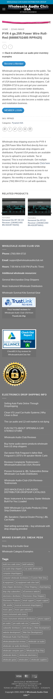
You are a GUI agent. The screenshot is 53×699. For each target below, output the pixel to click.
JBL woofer (7, 605)
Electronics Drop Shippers (34, 596)
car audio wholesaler (33, 569)
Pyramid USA (17, 123)
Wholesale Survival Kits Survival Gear (21, 293)
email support (28, 600)
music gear (7, 610)
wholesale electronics (28, 655)
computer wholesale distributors (16, 578)
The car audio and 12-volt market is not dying (26, 421)
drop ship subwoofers (11, 592)
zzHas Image (17, 29)
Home (5, 29)
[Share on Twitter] (15, 129)
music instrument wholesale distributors (19, 619)
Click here (45, 163)
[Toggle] (49, 551)
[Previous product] (10, 47)
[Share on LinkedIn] (30, 129)
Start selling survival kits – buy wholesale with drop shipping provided (27, 527)
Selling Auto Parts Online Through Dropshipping (21, 404)
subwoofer (35, 623)
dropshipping (44, 587)
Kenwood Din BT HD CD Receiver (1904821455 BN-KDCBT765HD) (13, 222)
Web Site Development (32, 632)
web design (27, 628)
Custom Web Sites (39, 578)
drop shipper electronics (12, 587)
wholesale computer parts (13, 651)
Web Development (41, 628)
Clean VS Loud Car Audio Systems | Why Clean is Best (25, 413)
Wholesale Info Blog (26, 686)
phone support (44, 619)
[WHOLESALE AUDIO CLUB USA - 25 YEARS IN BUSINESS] (28, 8)
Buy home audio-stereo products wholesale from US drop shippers (26, 445)
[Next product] (4, 47)
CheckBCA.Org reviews (17, 351)
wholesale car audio (36, 641)
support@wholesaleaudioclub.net (26, 260)
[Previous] (2, 219)
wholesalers (23, 660)
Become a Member (13, 64)
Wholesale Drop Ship (35, 651)
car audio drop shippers (12, 569)
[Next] (50, 219)
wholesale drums (10, 655)
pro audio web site (20, 623)
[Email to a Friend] (20, 129)
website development (11, 632)
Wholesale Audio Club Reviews (20, 437)
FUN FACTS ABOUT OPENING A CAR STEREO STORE (24, 429)
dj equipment (8, 582)
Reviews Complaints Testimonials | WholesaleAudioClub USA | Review (22, 463)
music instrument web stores (15, 614)
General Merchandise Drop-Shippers (20, 280)
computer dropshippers (12, 573)
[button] (4, 9)
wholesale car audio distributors (16, 646)
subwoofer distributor (11, 628)
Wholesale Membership (26, 682)
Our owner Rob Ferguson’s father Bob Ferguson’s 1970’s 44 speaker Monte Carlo (25, 454)
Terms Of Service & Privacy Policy (21, 688)
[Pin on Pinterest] (25, 129)
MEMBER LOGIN (13, 110)
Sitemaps (45, 688)
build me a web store (11, 564)
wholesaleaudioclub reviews (14, 641)
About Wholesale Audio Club (26, 684)
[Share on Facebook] (9, 129)
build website (28, 564)
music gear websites (23, 610)
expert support (42, 600)
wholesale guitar (9, 660)
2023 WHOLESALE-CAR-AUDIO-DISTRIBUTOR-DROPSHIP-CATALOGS (24, 490)
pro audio (6, 623)
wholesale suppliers (39, 660)
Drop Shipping (31, 587)
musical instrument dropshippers (28, 605)
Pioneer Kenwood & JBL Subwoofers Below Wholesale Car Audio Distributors (26, 472)
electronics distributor (11, 596)
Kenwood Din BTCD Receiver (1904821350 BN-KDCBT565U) (38, 222)
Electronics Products (11, 600)
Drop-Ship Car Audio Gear (15, 546)
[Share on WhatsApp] (4, 129)
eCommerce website (31, 592)
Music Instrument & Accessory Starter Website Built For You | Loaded (27, 499)
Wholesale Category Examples (17, 551)
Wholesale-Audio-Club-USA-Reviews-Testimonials (23, 481)
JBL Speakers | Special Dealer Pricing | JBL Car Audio (26, 518)
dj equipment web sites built (27, 582)
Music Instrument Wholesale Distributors (22, 286)
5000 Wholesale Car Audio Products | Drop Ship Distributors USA (25, 509)
